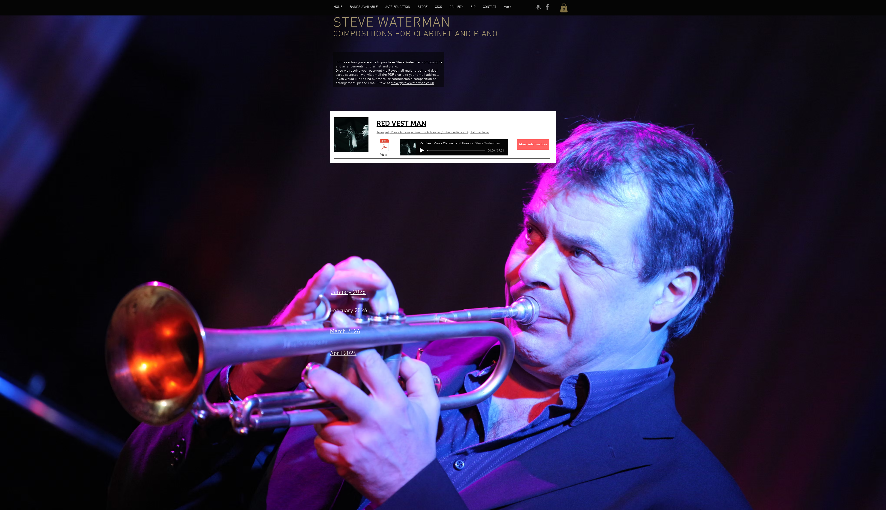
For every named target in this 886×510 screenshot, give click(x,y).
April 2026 (343, 353)
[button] (564, 7)
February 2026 (348, 310)
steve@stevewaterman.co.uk (412, 83)
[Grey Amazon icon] (538, 7)
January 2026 (348, 292)
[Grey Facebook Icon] (547, 7)
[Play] (422, 150)
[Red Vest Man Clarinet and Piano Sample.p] (384, 145)
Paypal (393, 71)
